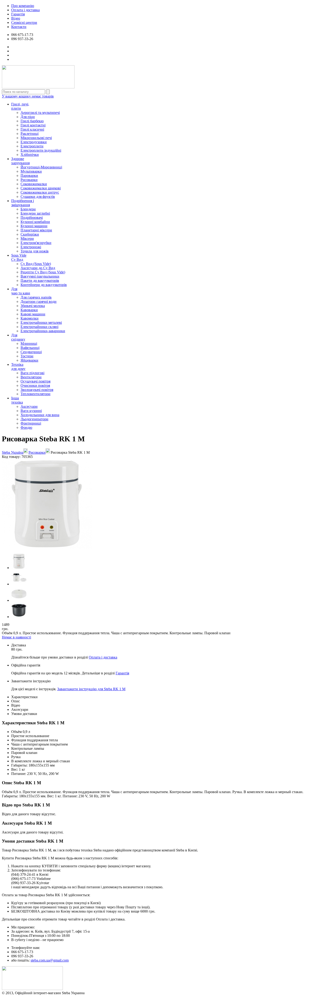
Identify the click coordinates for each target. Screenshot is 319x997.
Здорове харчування (20, 161)
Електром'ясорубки (36, 243)
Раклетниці (30, 134)
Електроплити (32, 146)
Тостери (27, 356)
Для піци (28, 117)
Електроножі (31, 247)
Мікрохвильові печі (36, 138)
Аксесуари (29, 406)
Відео (15, 18)
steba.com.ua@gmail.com (50, 960)
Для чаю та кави (20, 291)
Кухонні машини (34, 226)
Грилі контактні (33, 125)
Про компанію (22, 6)
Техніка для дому (18, 367)
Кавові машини (33, 314)
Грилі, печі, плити (20, 106)
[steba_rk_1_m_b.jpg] (19, 584)
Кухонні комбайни (35, 222)
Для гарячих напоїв (36, 297)
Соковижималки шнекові (41, 188)
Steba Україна (12, 452)
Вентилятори (31, 377)
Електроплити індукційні (41, 150)
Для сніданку (18, 337)
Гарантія (18, 14)
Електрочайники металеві (41, 322)
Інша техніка (17, 400)
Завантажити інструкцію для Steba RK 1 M (91, 689)
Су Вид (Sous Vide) (36, 264)
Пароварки (29, 176)
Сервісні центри (24, 22)
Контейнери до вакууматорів (44, 285)
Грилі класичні (32, 129)
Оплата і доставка (25, 10)
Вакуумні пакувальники (40, 276)
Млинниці (29, 343)
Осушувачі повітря (35, 381)
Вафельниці (30, 348)
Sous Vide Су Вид (18, 257)
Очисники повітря (35, 385)
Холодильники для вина (40, 415)
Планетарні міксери (36, 230)
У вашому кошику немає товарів (28, 96)
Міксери (27, 239)
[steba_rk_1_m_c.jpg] (19, 600)
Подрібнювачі (32, 218)
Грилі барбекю (32, 121)
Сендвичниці (31, 352)
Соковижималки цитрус (40, 192)
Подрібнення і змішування (22, 203)
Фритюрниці (31, 423)
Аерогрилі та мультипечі (40, 113)
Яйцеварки (29, 360)
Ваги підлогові (32, 373)
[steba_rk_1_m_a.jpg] (19, 568)
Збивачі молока (33, 306)
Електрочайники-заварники (43, 331)
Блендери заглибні (35, 213)
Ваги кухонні (31, 411)
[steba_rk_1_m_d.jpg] (19, 617)
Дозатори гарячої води (39, 301)
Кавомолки (30, 318)
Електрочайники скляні (39, 327)
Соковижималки (34, 184)
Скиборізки (30, 234)
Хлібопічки (30, 155)
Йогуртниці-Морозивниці (41, 167)
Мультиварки (31, 171)
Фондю (26, 427)
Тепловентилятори (35, 394)
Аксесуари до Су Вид (38, 268)
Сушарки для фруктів (38, 197)
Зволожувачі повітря (37, 390)
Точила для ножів (35, 251)
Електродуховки (34, 142)
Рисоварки (29, 180)
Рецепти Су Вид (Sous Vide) (43, 272)
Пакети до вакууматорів (40, 280)
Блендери (28, 209)
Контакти (18, 27)
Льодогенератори (34, 419)
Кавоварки (29, 310)
